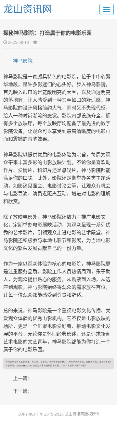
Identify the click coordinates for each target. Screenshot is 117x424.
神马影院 (22, 61)
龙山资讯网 (27, 8)
